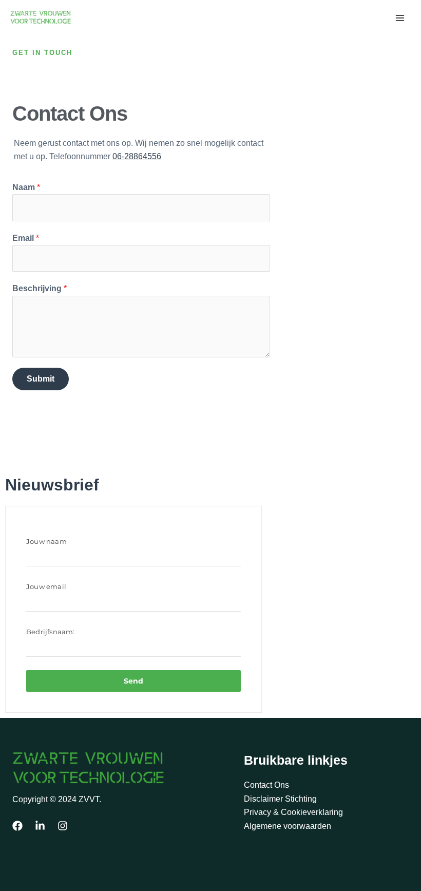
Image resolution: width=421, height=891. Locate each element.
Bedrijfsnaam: (50, 632)
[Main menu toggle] (400, 18)
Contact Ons (266, 785)
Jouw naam (46, 541)
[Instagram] (63, 826)
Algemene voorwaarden (287, 826)
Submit (40, 378)
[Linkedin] (40, 826)
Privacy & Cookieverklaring (293, 812)
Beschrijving (39, 288)
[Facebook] (17, 826)
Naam (26, 187)
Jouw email (46, 586)
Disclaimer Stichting (280, 798)
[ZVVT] (41, 17)
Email (25, 238)
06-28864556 (136, 156)
